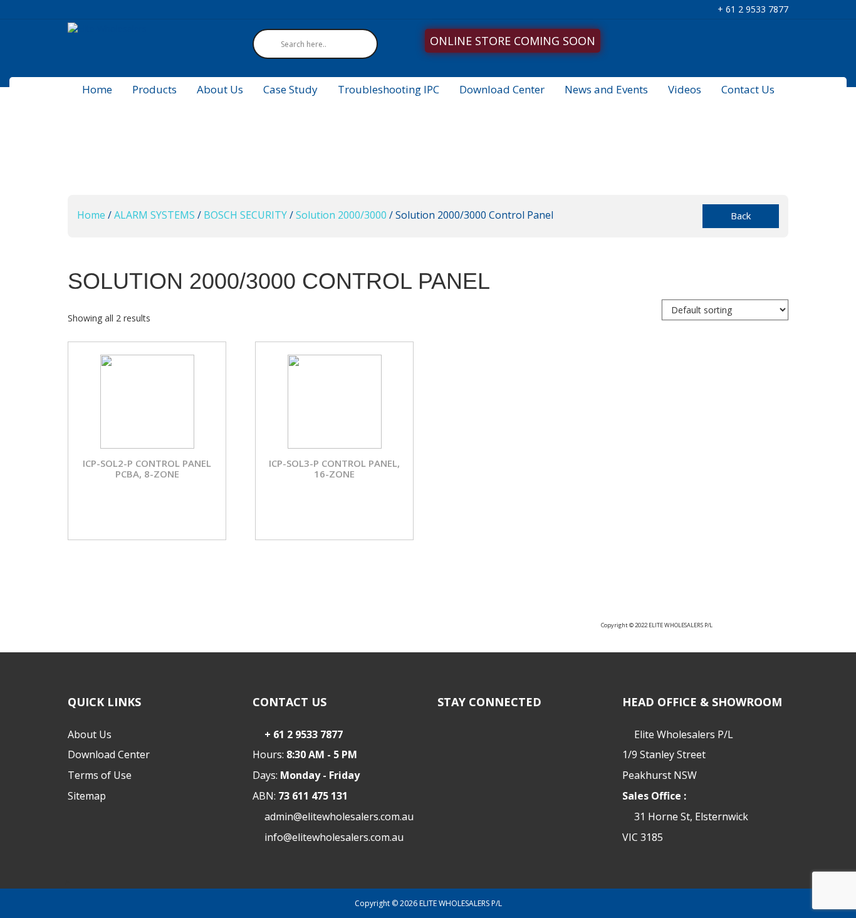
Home (97, 89)
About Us (220, 89)
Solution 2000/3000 (341, 215)
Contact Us (748, 89)
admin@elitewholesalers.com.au (339, 816)
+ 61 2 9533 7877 (751, 9)
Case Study (290, 89)
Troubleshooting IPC (388, 89)
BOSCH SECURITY (245, 215)
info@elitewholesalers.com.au (334, 837)
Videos (684, 89)
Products (154, 89)
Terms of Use (100, 775)
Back (741, 215)
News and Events (606, 89)
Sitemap (87, 796)
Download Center (502, 89)
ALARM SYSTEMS (154, 215)
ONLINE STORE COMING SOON (512, 40)
